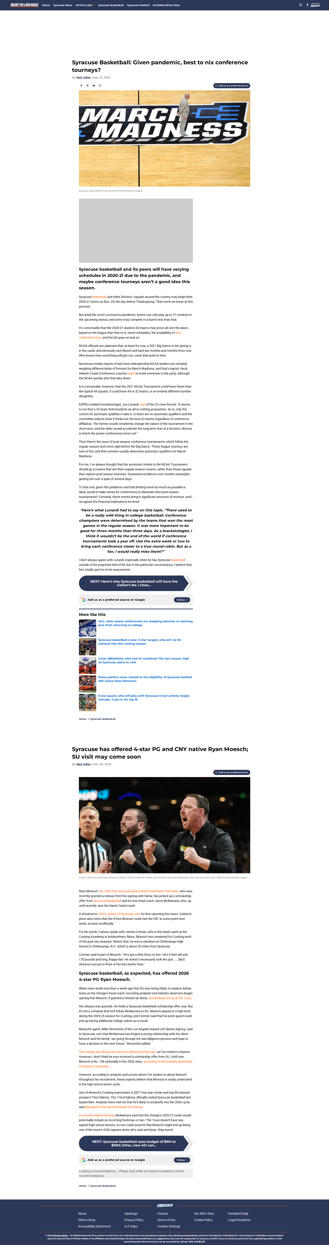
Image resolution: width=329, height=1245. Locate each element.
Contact (162, 1213)
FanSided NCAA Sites (166, 5)
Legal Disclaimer (239, 1220)
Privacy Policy (134, 1220)
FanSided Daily (238, 1213)
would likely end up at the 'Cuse (170, 998)
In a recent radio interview (96, 1115)
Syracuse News (62, 5)
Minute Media (60, 1235)
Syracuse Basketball (111, 5)
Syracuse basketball (107, 901)
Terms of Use (166, 1220)
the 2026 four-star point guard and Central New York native (139, 891)
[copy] (100, 85)
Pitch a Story (87, 1220)
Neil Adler (84, 77)
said (143, 404)
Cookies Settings (168, 1226)
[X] (300, 4)
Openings (131, 1213)
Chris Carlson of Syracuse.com (119, 914)
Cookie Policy (203, 1220)
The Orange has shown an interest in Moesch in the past (117, 1052)
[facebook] (307, 4)
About (46, 5)
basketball (99, 297)
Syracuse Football (138, 5)
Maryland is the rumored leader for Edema (113, 1107)
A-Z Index (131, 1226)
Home (83, 719)
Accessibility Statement (94, 1226)
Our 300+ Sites (204, 1213)
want (131, 373)
